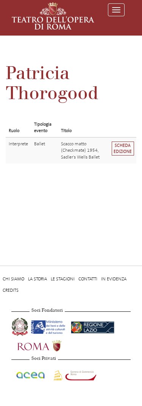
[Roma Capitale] (49, 344)
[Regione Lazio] (92, 325)
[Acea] (30, 373)
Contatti (87, 279)
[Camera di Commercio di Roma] (74, 373)
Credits (11, 290)
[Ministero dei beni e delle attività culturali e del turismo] (49, 325)
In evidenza (113, 279)
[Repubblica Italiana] (20, 325)
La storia (37, 279)
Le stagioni (63, 279)
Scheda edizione (123, 148)
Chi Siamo (13, 279)
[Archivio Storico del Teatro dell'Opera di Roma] (53, 16)
